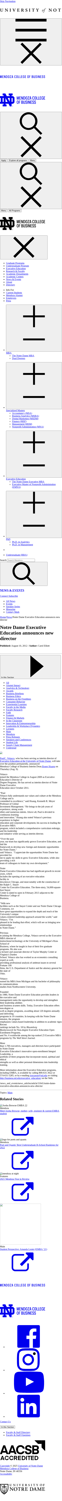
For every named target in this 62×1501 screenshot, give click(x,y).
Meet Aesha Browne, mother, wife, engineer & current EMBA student (29, 1112)
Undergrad (11, 748)
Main (8, 731)
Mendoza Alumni (14, 295)
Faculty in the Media (16, 707)
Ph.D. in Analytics (20, 542)
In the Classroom (14, 720)
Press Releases (13, 737)
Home (3, 617)
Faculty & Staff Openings (18, 1435)
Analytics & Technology (17, 688)
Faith (8, 712)
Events (9, 604)
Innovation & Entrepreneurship (21, 723)
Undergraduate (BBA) (16, 555)
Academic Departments (17, 274)
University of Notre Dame (30, 1466)
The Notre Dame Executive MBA (28, 481)
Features (10, 715)
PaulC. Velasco (7, 758)
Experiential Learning (16, 704)
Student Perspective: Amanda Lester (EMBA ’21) (23, 1249)
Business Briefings (15, 693)
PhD (8, 539)
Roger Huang (48, 766)
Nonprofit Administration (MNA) (28, 426)
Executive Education (16, 268)
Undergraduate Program (17, 266)
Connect (4, 596)
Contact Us (5, 1421)
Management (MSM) (22, 424)
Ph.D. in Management (22, 544)
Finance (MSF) (19, 421)
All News (10, 601)
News (9, 617)
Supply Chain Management (19, 745)
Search (3, 560)
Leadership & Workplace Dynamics (23, 726)
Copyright (5, 1466)
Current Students (14, 292)
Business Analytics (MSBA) (25, 416)
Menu (3, 210)
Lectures (10, 729)
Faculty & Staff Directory (18, 1432)
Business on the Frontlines (18, 699)
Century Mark (12, 612)
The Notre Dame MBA (23, 355)
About (9, 282)
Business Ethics (13, 696)
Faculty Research (14, 710)
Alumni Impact (13, 685)
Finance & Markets (15, 718)
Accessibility (6, 1474)
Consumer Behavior (15, 701)
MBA (9, 353)
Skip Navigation (7, 1)
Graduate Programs (15, 263)
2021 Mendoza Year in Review (14, 1179)
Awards (9, 691)
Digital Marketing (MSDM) (25, 418)
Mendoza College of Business (14, 1468)
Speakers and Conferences (18, 739)
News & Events (13, 279)
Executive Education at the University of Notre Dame (25, 761)
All (7, 682)
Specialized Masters (15, 410)
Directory (10, 285)
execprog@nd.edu (38, 1075)
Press (8, 300)
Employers (11, 298)
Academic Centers (14, 276)
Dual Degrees (18, 358)
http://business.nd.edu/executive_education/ (20, 1078)
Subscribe (13, 596)
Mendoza (10, 734)
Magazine (10, 609)
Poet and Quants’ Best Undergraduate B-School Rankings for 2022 (29, 1146)
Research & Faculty (15, 271)
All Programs (14, 210)
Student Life (12, 742)
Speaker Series (13, 606)
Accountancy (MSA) (22, 413)
